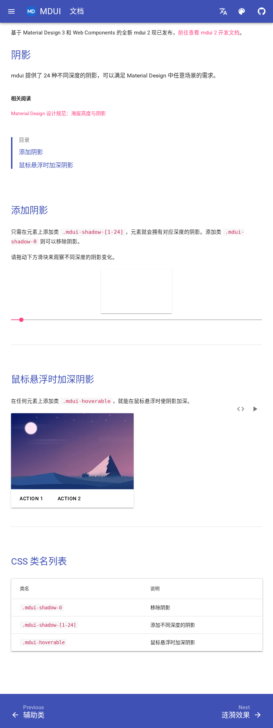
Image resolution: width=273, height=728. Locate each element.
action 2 (69, 498)
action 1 (31, 498)
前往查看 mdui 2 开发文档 (209, 33)
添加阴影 (31, 152)
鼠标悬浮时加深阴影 (46, 165)
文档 (77, 11)
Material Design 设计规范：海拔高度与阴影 (58, 113)
